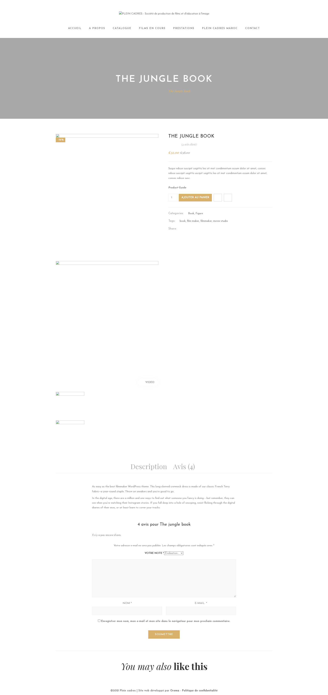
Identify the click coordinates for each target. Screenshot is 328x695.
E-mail (201, 603)
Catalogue (122, 28)
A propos (97, 28)
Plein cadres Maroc (220, 28)
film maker (193, 221)
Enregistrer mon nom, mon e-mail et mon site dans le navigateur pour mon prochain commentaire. (165, 621)
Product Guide (177, 187)
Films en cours (152, 28)
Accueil (74, 28)
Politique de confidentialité (200, 690)
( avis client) (189, 144)
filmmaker (206, 221)
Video (149, 382)
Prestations (183, 28)
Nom (127, 603)
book (183, 221)
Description (149, 466)
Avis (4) (184, 466)
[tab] (150, 466)
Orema (174, 690)
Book (159, 91)
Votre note (154, 553)
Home (141, 91)
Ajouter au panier (195, 197)
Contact (252, 28)
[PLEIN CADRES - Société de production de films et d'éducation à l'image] (164, 13)
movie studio (220, 221)
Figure (199, 213)
